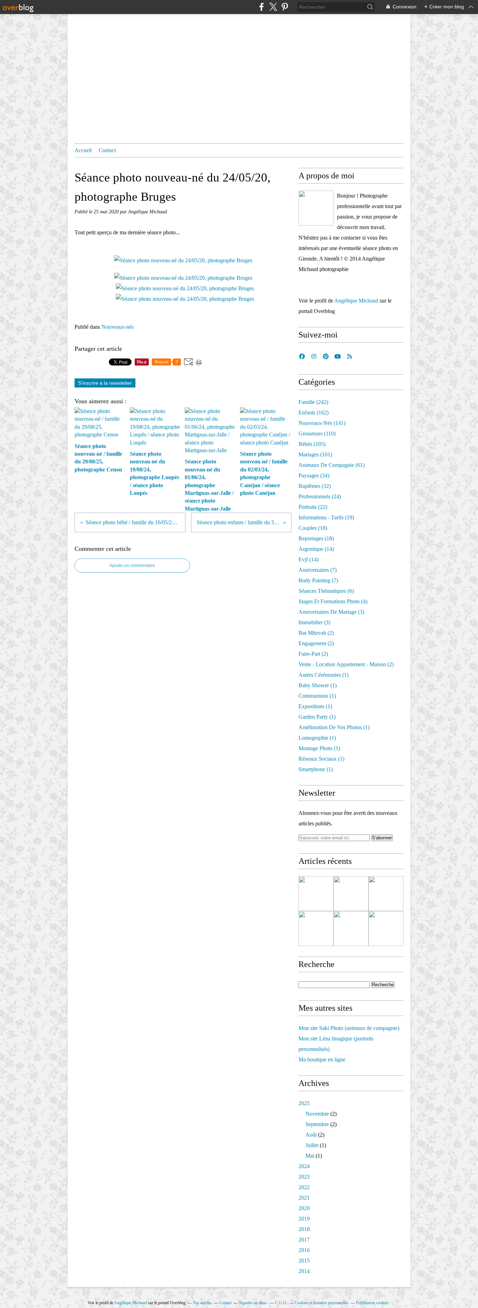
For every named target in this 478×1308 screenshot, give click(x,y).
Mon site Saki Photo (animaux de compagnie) (348, 1028)
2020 (304, 1208)
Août (311, 1135)
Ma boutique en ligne (321, 1059)
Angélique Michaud (356, 301)
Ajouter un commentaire (132, 565)
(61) (331, 465)
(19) (326, 517)
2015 (304, 1261)
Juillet (311, 1145)
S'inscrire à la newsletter (105, 383)
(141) (321, 423)
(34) (313, 475)
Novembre (317, 1114)
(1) (323, 675)
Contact (107, 150)
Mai (309, 1156)
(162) (313, 412)
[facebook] (261, 7)
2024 (304, 1166)
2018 (304, 1229)
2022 (304, 1187)
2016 (304, 1250)
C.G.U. (281, 1302)
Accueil (83, 150)
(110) (317, 433)
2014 (304, 1271)
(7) (317, 570)
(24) (319, 496)
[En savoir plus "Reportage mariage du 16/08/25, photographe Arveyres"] (315, 928)
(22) (312, 507)
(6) (326, 591)
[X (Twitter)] (273, 7)
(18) (312, 528)
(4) (332, 601)
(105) (311, 444)
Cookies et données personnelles (322, 1302)
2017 (304, 1240)
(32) (314, 486)
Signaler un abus (253, 1302)
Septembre (317, 1124)
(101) (315, 454)
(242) (313, 402)
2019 (304, 1219)
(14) (316, 549)
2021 (304, 1198)
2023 (304, 1177)
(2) (316, 633)
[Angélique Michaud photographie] (315, 208)
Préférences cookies (372, 1302)
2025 (304, 1103)
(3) (331, 612)
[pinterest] (284, 7)
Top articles (202, 1302)
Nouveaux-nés (117, 327)
